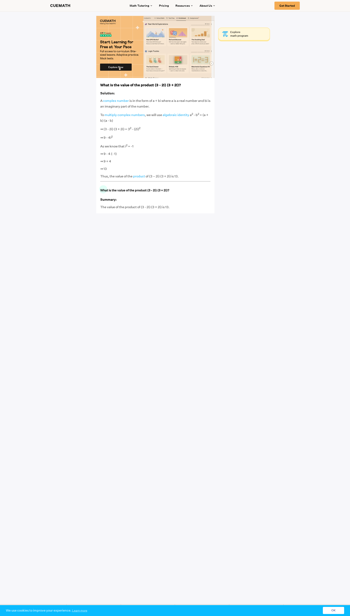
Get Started (287, 5)
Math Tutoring (139, 5)
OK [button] (333, 610)
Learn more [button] (79, 610)
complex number (116, 101)
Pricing (164, 5)
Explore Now (115, 67)
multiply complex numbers (125, 115)
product (139, 176)
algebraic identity (176, 115)
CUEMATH (60, 6)
